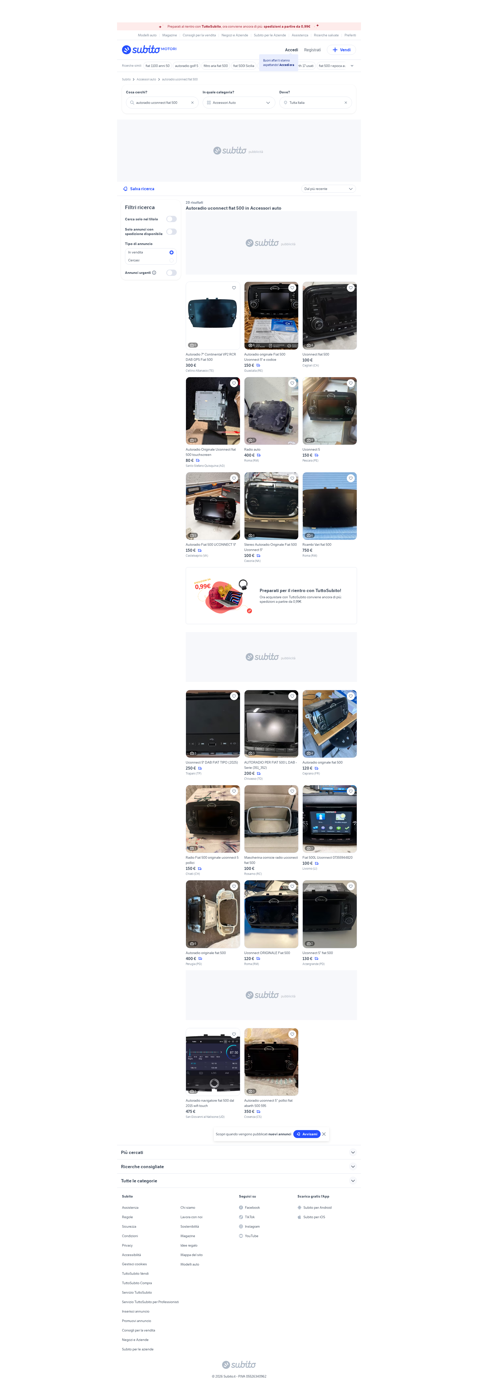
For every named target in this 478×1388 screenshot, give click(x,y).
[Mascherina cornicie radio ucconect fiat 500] (271, 830)
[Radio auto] (271, 422)
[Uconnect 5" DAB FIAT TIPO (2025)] (213, 735)
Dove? (284, 92)
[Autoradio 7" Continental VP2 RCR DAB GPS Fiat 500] (213, 327)
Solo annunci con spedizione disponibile (144, 231)
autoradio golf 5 (186, 65)
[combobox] (162, 102)
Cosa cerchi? (136, 92)
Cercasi (133, 260)
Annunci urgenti (138, 272)
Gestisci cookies (134, 1264)
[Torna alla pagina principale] (150, 49)
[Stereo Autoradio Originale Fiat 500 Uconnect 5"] (271, 517)
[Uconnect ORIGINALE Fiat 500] (271, 923)
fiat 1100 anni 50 (158, 65)
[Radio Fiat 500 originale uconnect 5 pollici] (213, 830)
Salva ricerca (142, 188)
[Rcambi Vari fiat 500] (329, 517)
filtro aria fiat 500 (216, 65)
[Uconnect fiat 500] (329, 327)
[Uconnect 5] (329, 422)
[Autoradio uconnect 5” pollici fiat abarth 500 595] (271, 1073)
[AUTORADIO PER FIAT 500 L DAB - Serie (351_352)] (271, 735)
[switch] (171, 219)
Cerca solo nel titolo (141, 219)
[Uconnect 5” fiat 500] (329, 923)
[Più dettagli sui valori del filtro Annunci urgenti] (154, 272)
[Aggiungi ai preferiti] (234, 288)
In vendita (135, 252)
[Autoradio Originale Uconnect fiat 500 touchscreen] (213, 422)
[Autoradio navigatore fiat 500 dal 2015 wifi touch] (213, 1073)
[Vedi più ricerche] (352, 66)
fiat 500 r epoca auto (334, 65)
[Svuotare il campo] (192, 102)
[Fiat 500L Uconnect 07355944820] (329, 830)
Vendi (345, 49)
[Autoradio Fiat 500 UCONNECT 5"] (213, 517)
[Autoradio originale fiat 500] (329, 735)
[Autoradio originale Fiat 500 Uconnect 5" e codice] (271, 327)
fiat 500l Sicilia (243, 65)
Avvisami (309, 1134)
